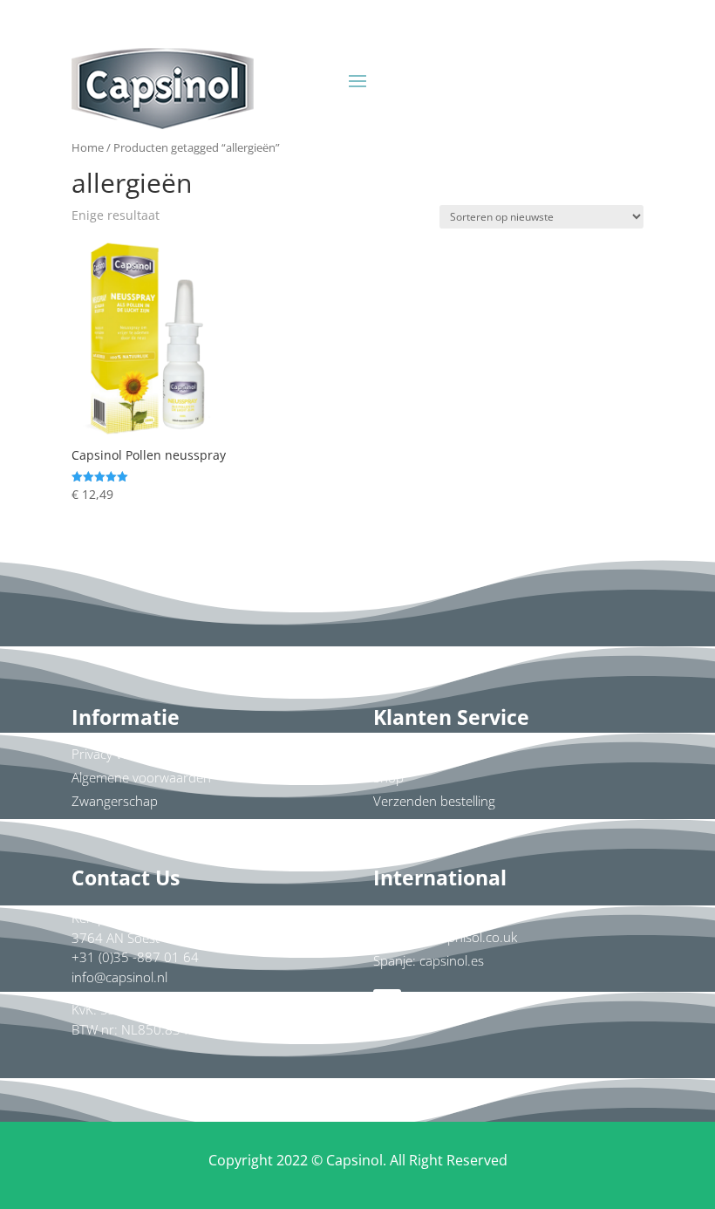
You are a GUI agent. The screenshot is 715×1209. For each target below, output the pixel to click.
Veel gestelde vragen (433, 824)
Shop (388, 777)
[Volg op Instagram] (422, 1003)
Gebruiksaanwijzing (128, 824)
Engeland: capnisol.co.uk (445, 937)
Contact (396, 753)
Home (88, 147)
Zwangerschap (115, 800)
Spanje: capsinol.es (428, 960)
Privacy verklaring (122, 753)
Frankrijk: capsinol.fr (432, 913)
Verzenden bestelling (434, 800)
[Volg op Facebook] (387, 1003)
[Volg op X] (457, 1003)
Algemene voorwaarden (141, 777)
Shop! (543, 74)
